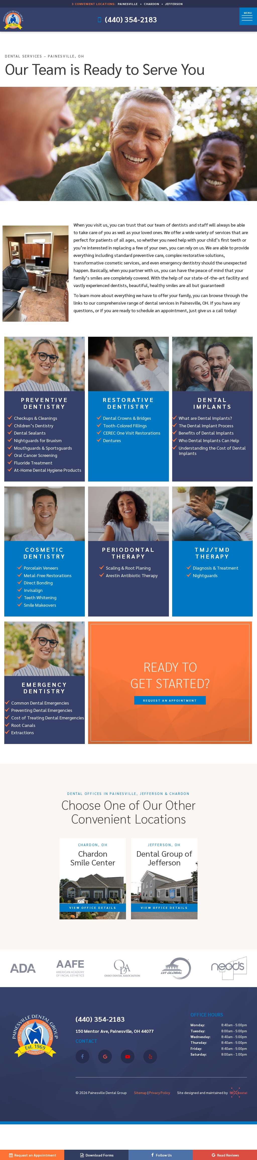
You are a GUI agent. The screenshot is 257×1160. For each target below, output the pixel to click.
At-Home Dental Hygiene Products (47, 470)
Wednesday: (200, 1036)
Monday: (197, 1024)
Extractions (22, 732)
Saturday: (198, 1054)
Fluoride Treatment (33, 462)
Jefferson (173, 4)
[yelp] (150, 1056)
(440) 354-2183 (131, 20)
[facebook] (82, 1056)
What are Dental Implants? (205, 418)
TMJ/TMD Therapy (212, 552)
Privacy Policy (159, 1092)
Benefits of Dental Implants (206, 433)
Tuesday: (197, 1031)
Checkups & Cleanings (35, 418)
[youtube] (128, 1056)
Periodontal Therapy (128, 552)
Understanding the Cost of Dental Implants (212, 450)
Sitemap (140, 1092)
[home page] (13, 20)
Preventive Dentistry (44, 402)
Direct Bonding (38, 582)
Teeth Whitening (40, 597)
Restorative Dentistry (128, 402)
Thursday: (198, 1042)
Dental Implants (212, 402)
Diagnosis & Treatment (215, 568)
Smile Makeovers (40, 605)
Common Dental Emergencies (40, 703)
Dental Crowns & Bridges (127, 418)
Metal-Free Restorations (48, 575)
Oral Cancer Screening (35, 455)
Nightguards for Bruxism (38, 440)
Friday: (196, 1048)
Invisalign (33, 590)
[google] (105, 1056)
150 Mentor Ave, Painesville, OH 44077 (115, 1031)
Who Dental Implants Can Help (209, 440)
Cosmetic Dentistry (44, 552)
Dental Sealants (30, 433)
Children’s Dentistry (33, 425)
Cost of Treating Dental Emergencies (47, 717)
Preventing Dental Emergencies (41, 710)
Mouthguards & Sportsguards (43, 448)
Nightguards (205, 575)
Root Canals (23, 725)
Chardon (151, 4)
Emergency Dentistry (44, 687)
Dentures (112, 440)
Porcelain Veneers (41, 568)
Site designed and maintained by (202, 1092)
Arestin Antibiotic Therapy (132, 575)
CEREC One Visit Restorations (131, 433)
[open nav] (248, 16)
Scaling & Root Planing (128, 568)
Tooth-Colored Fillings (125, 425)
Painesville (128, 4)
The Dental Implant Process (206, 425)
